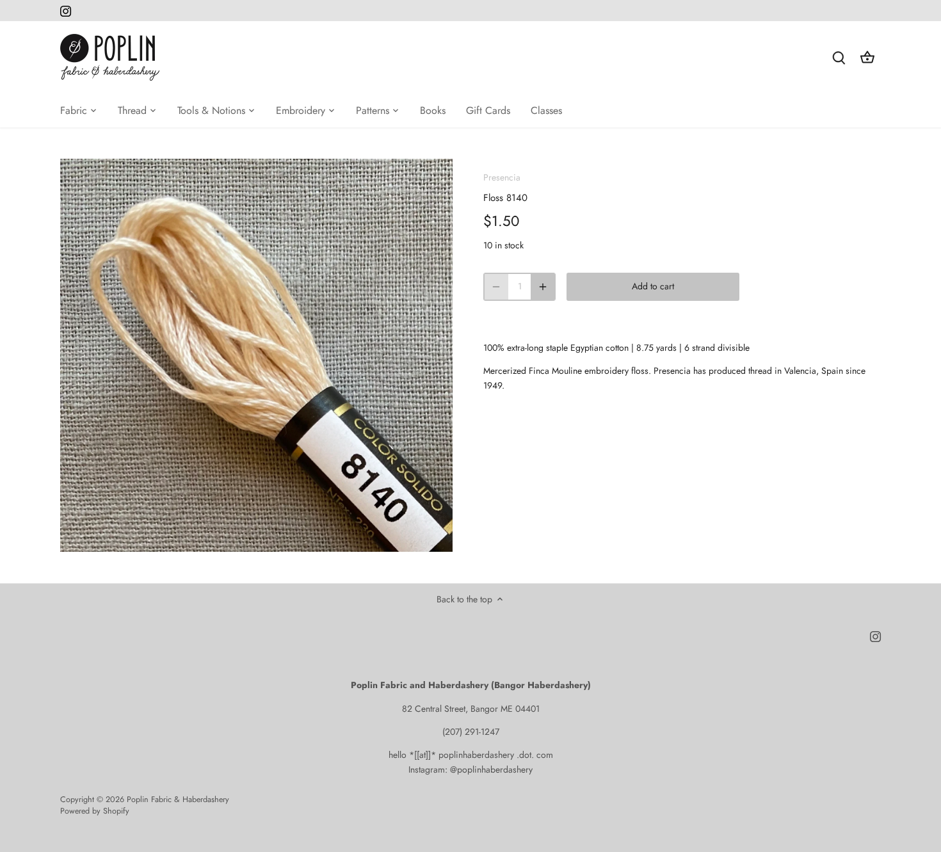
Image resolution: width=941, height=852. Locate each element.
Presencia (501, 177)
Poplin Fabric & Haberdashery (178, 799)
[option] (256, 355)
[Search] (839, 57)
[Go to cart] (867, 57)
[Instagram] (65, 10)
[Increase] (543, 286)
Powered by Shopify (94, 811)
